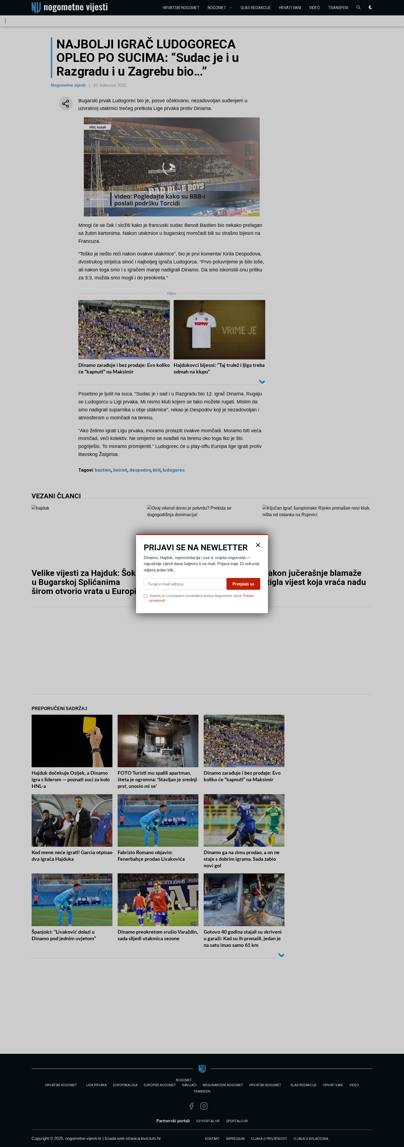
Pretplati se (243, 584)
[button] (258, 544)
